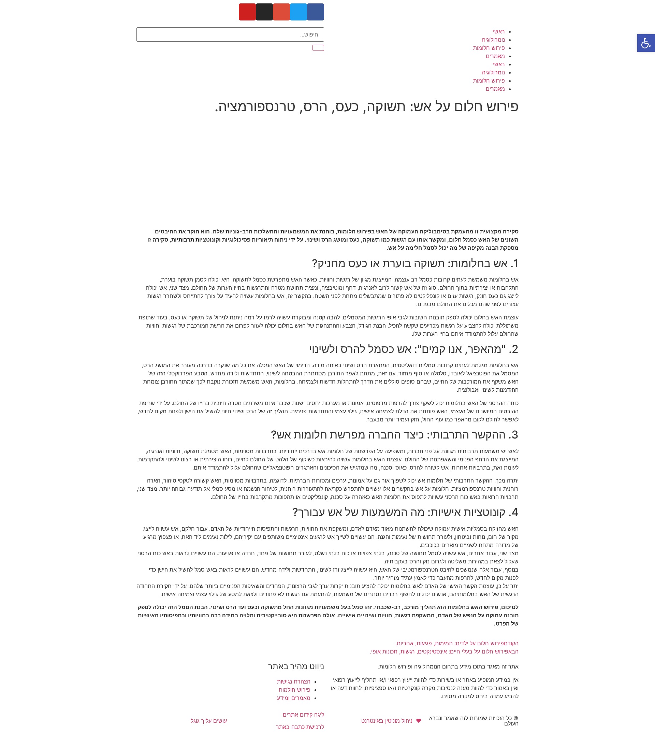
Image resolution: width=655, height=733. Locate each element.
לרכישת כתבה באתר (300, 726)
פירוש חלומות (489, 47)
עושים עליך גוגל (209, 720)
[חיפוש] (318, 48)
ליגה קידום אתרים (303, 714)
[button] (646, 43)
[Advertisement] (327, 168)
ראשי (499, 31)
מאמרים (495, 56)
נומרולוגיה (493, 39)
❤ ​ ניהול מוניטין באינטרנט (391, 720)
